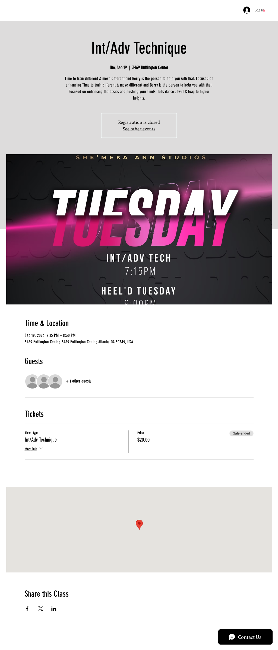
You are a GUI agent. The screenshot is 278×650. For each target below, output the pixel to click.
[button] (264, 10)
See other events (139, 128)
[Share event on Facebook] (27, 608)
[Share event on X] (40, 608)
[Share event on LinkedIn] (53, 608)
